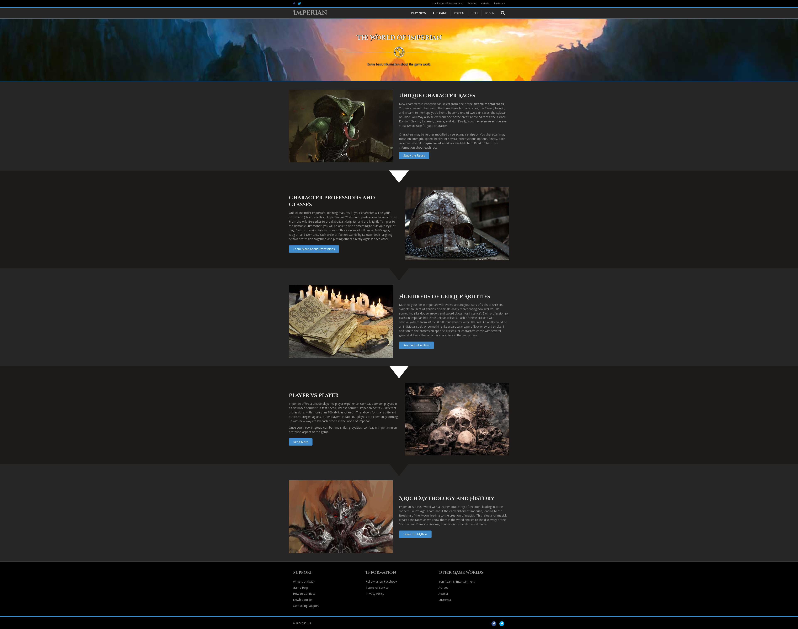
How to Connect (304, 594)
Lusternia (499, 3)
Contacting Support (306, 606)
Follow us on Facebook (381, 581)
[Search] (501, 13)
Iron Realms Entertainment (447, 3)
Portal (459, 13)
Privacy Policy (375, 594)
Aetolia (485, 3)
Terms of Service (377, 588)
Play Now (418, 13)
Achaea (472, 3)
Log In (490, 13)
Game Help (300, 588)
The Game (439, 13)
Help (475, 13)
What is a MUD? (304, 581)
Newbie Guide (302, 600)
